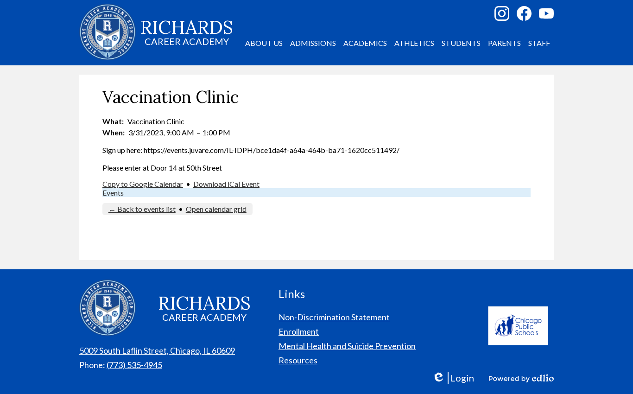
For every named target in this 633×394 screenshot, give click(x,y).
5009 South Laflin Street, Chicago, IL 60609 (157, 350)
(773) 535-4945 (134, 365)
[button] (263, 43)
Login (453, 378)
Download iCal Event (226, 183)
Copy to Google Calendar (142, 183)
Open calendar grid (216, 208)
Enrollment (299, 331)
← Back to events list (142, 208)
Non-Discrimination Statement (334, 317)
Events (113, 192)
